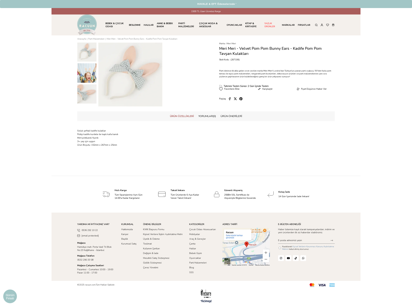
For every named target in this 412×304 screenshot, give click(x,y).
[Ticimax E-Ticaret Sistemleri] (206, 301)
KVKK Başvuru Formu (153, 229)
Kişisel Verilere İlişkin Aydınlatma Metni (163, 234)
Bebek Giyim (195, 253)
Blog (191, 267)
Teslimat (147, 243)
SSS (191, 272)
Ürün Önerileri (231, 116)
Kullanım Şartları (151, 248)
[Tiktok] (296, 258)
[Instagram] (281, 258)
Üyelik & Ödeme (151, 238)
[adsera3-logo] (206, 293)
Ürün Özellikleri (182, 116)
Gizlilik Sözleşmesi (152, 262)
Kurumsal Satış (128, 243)
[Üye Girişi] (322, 25)
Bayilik (124, 238)
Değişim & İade (150, 253)
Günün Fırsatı (10, 296)
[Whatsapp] (303, 258)
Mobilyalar (194, 234)
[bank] (322, 285)
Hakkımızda (127, 229)
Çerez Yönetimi (150, 267)
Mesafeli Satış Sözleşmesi (156, 258)
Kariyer (124, 234)
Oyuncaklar (195, 258)
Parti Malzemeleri (198, 262)
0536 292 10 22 (90, 230)
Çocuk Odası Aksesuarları (202, 229)
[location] (246, 247)
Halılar (192, 248)
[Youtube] (288, 258)
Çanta (192, 243)
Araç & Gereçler (197, 238)
